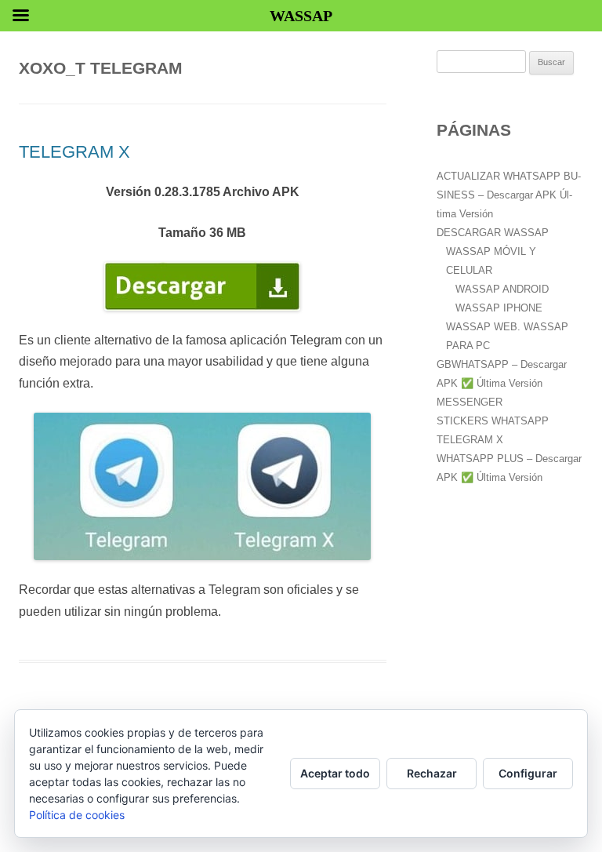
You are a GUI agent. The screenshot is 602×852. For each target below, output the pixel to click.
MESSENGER (469, 402)
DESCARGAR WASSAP (493, 232)
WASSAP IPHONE (498, 308)
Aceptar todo (335, 773)
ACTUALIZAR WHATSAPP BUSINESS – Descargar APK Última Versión (509, 195)
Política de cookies (77, 814)
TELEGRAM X (74, 152)
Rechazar (432, 773)
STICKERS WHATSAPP (493, 421)
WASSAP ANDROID (502, 289)
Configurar (528, 773)
